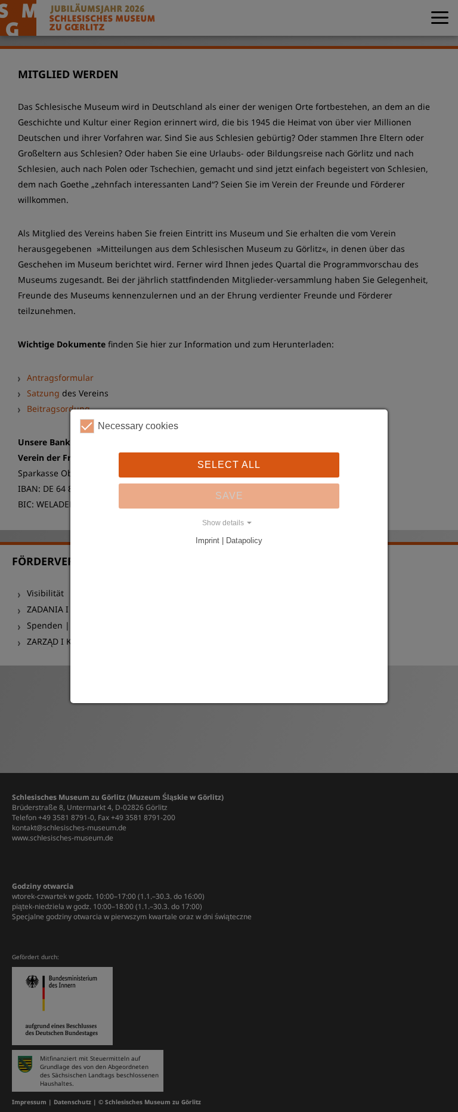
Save (229, 496)
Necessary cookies (138, 426)
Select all (229, 465)
